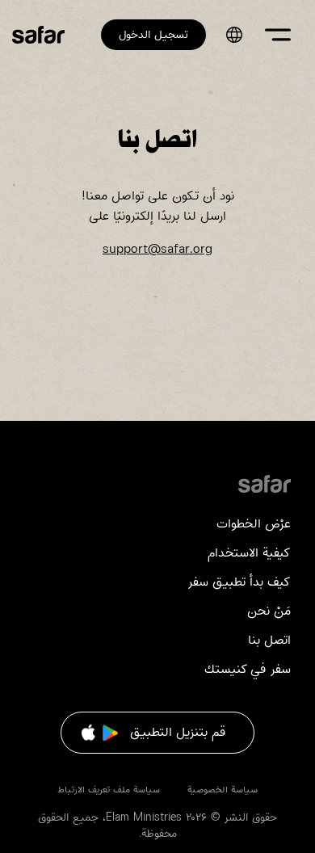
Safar (38, 34)
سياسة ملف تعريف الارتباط (110, 789)
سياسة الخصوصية (222, 789)
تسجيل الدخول (153, 35)
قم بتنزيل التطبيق (177, 732)
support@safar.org (157, 249)
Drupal (264, 483)
